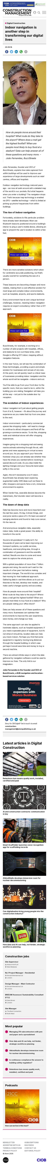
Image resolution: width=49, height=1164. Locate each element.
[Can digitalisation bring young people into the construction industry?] (24, 897)
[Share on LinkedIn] (16, 51)
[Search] (38, 12)
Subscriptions (31, 1142)
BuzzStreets (8, 673)
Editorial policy (32, 1151)
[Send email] (25, 51)
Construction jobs (17, 956)
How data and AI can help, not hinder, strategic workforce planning (25, 1042)
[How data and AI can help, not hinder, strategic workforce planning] (24, 930)
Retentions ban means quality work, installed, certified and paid (24, 1070)
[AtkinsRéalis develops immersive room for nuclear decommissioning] (24, 864)
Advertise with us (11, 1145)
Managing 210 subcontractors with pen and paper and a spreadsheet (25, 1033)
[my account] (34, 12)
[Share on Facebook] (6, 51)
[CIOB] (35, 1160)
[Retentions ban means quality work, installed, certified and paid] (24, 764)
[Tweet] (11, 51)
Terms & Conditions (12, 1148)
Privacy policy (10, 1151)
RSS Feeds (29, 1145)
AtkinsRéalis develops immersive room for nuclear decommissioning (26, 1052)
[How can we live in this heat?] (22, 1106)
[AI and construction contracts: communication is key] (24, 797)
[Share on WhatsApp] (21, 51)
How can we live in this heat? (17, 1126)
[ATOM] (13, 1160)
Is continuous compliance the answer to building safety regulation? (26, 1061)
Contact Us (30, 1148)
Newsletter (9, 1142)
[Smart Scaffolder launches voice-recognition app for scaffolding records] (24, 830)
